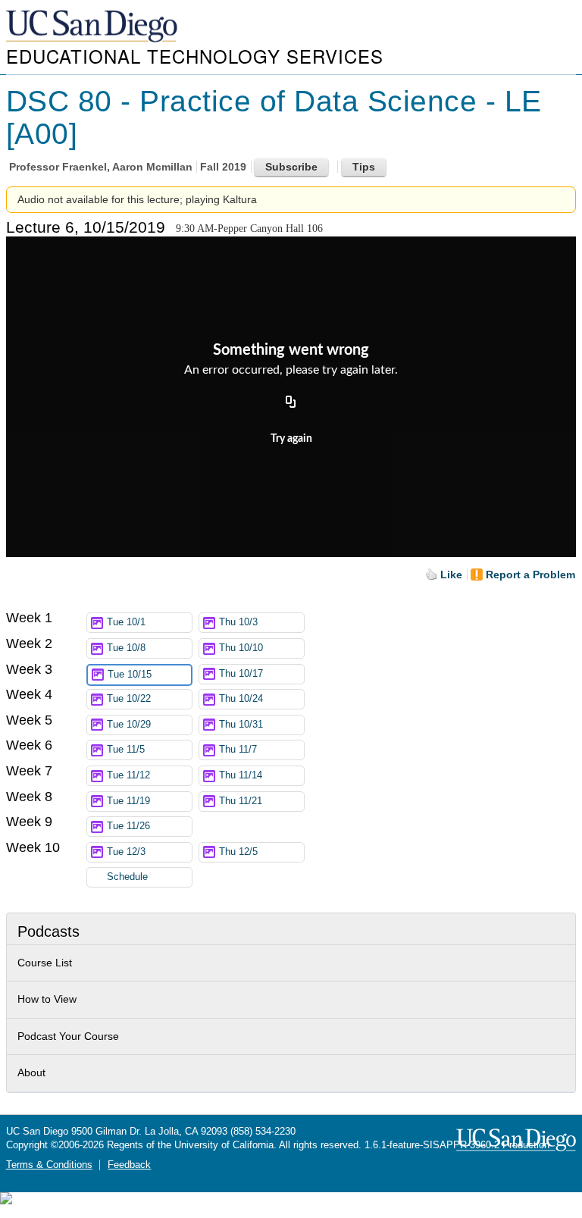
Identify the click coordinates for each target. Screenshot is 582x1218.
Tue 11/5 (126, 749)
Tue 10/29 (129, 724)
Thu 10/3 (238, 622)
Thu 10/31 (241, 724)
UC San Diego (93, 27)
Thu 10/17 (241, 673)
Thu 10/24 (241, 699)
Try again (291, 439)
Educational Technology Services (194, 55)
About (31, 1072)
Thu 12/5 (238, 852)
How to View (47, 999)
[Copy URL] (291, 402)
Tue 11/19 (128, 801)
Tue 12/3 (126, 852)
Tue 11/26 (128, 826)
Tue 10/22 (129, 699)
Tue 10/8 (126, 648)
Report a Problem (530, 574)
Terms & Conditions (49, 1165)
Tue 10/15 (130, 674)
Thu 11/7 (238, 749)
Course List (44, 963)
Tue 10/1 (126, 622)
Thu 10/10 (241, 648)
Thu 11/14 (240, 775)
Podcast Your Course (68, 1036)
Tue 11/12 (128, 775)
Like (451, 574)
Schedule (127, 877)
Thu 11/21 (240, 801)
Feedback (129, 1165)
